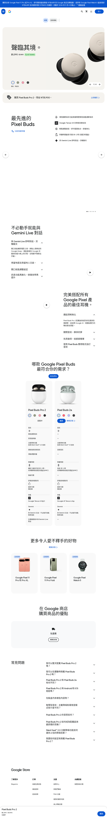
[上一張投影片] (90, 84)
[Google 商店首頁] (9, 11)
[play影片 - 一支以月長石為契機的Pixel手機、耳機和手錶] (46, 305)
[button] (82, 11)
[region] (53, 453)
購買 (101, 814)
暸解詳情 (81, 5)
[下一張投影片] (99, 84)
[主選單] (3, 11)
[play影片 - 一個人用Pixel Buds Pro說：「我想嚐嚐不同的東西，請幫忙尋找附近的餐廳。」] (90, 272)
